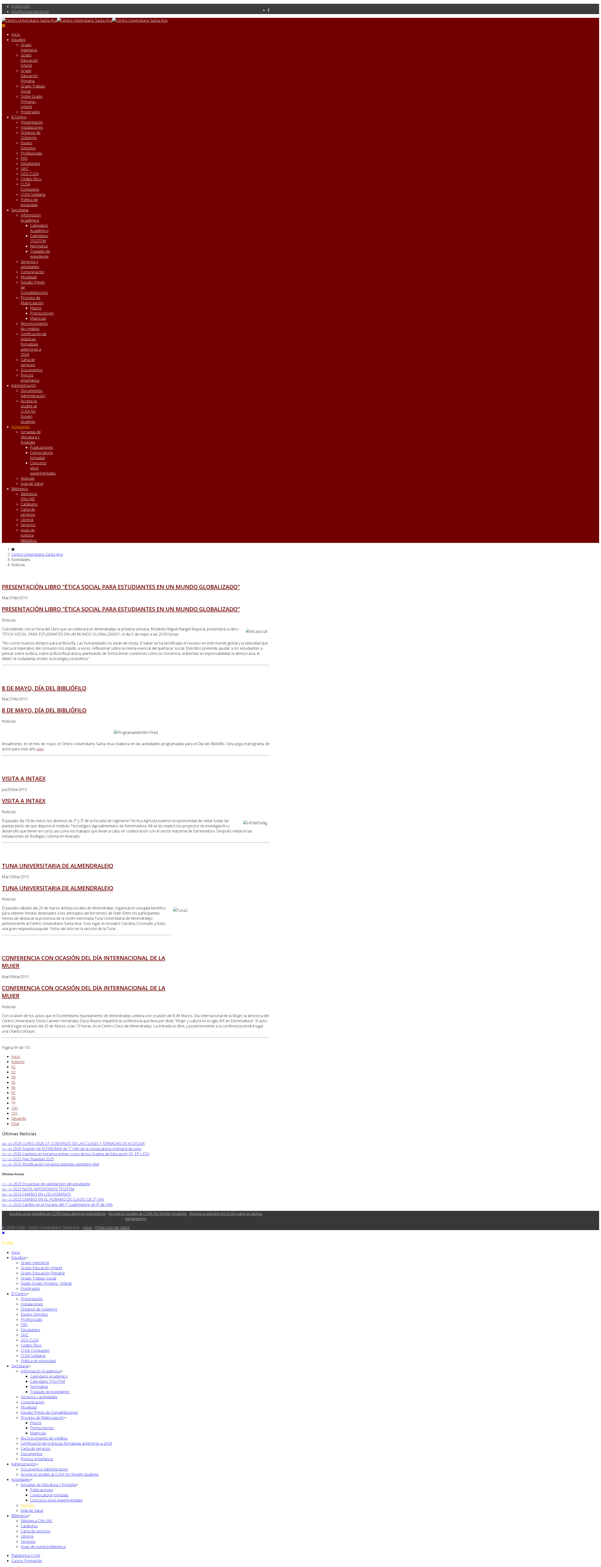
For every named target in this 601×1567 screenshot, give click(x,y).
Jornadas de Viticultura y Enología (31, 437)
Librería (27, 519)
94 (13, 1077)
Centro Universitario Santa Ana (37, 554)
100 (14, 1108)
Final (15, 1123)
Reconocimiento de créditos (34, 326)
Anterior (18, 1061)
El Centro (19, 117)
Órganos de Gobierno (30, 135)
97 (13, 1092)
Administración (23, 385)
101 (14, 1113)
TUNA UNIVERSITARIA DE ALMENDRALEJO (57, 865)
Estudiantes (30, 163)
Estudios (18, 39)
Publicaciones (41, 447)
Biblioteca (19, 488)
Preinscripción (42, 313)
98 (13, 1097)
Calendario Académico (39, 228)
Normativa (39, 246)
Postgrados (30, 111)
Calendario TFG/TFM (39, 238)
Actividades (20, 426)
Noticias (28, 478)
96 (13, 1087)
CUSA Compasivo (30, 187)
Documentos (31, 370)
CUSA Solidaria (33, 194)
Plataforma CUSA (25, 1555)
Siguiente (18, 1118)
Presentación (32, 122)
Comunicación (32, 272)
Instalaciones (32, 127)
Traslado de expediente (40, 254)
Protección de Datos (112, 1227)
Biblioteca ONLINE (29, 496)
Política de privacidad (29, 202)
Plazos (35, 308)
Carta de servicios (28, 362)
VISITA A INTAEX (24, 778)
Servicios (28, 524)
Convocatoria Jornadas (41, 455)
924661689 (20, 6)
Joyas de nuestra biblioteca (29, 535)
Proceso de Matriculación (32, 300)
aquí (40, 748)
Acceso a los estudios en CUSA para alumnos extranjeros (57, 1213)
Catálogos (29, 504)
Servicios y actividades (30, 264)
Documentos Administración (33, 393)
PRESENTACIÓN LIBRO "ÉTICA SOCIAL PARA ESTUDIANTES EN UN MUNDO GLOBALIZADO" (121, 587)
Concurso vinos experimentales (56, 1500)
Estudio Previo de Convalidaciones (49, 1412)
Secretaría (19, 210)
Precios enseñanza (30, 378)
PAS (24, 158)
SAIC (25, 168)
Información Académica (31, 218)
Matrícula (38, 318)
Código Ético (31, 179)
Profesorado (31, 153)
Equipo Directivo (28, 145)
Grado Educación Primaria (29, 76)
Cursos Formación (26, 1560)
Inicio (15, 34)
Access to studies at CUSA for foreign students (29, 411)
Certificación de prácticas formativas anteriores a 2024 (33, 344)
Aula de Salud (32, 483)
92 (13, 1066)
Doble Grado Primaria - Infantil (31, 101)
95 (13, 1082)
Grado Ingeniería (29, 47)
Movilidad (29, 277)
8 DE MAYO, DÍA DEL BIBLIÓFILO (44, 688)
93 (13, 1072)
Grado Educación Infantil (29, 60)
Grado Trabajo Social (38, 1278)
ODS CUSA (30, 173)
